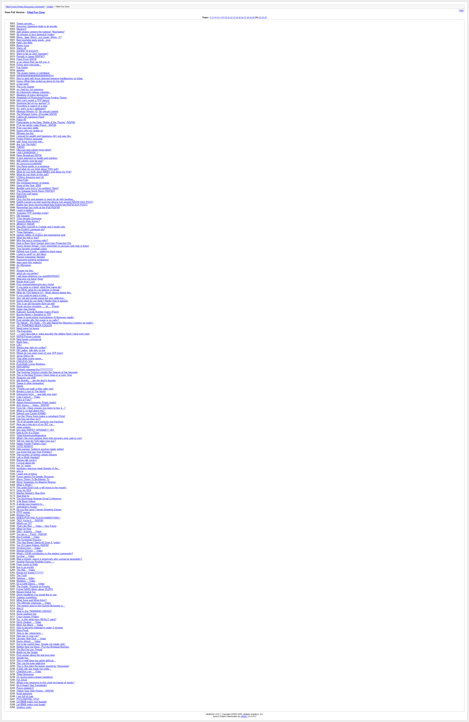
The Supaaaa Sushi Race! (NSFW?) (35, 191)
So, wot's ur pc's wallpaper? (31, 108)
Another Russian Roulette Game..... (35, 561)
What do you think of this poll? (32, 174)
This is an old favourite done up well (35, 303)
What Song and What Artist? (31, 600)
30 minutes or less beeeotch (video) (35, 34)
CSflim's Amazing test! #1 (30, 177)
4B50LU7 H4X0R (25, 224)
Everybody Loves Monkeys (30, 364)
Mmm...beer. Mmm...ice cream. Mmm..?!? (39, 37)
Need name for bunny (27, 328)
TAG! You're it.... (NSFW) (29, 520)
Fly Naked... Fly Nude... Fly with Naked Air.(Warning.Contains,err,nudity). (55, 322)
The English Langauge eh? (30, 229)
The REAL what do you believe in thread (37, 290)
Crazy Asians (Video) (27, 616)
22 (260, 17)
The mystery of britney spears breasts (36, 454)
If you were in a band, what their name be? (39, 287)
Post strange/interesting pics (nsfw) (35, 284)
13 (234, 17)
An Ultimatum (23, 265)
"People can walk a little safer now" (35, 388)
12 (231, 17)
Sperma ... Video (25, 578)
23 (263, 17)
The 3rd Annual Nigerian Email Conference (38, 498)
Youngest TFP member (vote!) (32, 213)
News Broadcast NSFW (29, 155)
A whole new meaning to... (30, 504)
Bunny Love (22, 45)
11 (229, 17)
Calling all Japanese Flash (30, 117)
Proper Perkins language (29, 138)
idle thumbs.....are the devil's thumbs (36, 380)
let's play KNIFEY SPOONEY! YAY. (35, 430)
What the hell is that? (27, 237)
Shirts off (21, 48)
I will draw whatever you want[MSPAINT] (38, 276)
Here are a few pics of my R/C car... (35, 424)
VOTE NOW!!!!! (24, 446)
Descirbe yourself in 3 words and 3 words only (40, 226)
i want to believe (25, 210)
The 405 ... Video (25, 570)
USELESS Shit (24, 361)
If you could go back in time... (32, 295)
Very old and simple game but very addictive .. (41, 298)
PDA (461, 10)
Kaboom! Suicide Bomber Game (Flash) (37, 311)
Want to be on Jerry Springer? (32, 53)
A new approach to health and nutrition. (37, 158)
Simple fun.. (22, 657)
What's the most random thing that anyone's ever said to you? (49, 438)
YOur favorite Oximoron (29, 218)
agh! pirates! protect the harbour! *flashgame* (40, 31)
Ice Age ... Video (25, 556)
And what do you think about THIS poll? (37, 169)
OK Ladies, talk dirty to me (30, 350)
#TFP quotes (23, 512)
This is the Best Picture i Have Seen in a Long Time (44, 375)
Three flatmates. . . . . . (28, 232)
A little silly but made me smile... (33, 668)
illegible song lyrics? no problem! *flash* (37, 188)
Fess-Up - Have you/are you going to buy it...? (41, 408)
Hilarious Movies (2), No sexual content (37, 111)
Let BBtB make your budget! (31, 701)
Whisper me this (25, 133)
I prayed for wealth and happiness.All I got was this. (43, 136)
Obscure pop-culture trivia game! (33, 149)
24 (265, 17)
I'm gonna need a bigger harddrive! (34, 677)
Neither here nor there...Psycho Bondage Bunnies (42, 646)
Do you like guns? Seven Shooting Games (39, 509)
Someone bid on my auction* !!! (33, 103)
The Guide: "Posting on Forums (33, 586)
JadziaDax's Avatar (26, 506)
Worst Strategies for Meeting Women (36, 482)
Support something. (26, 597)
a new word (22, 84)
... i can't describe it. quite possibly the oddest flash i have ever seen (53, 333)
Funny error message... (28, 64)
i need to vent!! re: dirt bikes (31, 254)
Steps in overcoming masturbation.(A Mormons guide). (45, 317)
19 (251, 17)
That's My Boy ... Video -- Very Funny (36, 526)
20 (253, 17)
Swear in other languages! (30, 383)
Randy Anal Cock (25, 281)
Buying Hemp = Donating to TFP (33, 314)
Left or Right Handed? (28, 457)
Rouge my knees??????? (29, 572)
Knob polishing (24, 693)
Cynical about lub (25, 463)
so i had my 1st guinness (29, 89)
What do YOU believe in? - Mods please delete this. (43, 292)
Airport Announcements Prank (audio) (36, 402)
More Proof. (22, 630)
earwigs (20, 70)
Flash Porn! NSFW (26, 59)
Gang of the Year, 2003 (28, 185)
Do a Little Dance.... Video (30, 583)
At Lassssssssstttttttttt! (29, 163)
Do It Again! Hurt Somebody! (31, 685)
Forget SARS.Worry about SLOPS (34, 589)
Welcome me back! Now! (29, 279)
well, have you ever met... (30, 141)
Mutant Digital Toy (26, 592)
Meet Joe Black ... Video (29, 625)
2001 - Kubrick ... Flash (28, 531)
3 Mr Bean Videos (26, 501)
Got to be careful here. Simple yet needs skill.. (41, 644)
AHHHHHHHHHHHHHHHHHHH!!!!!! (35, 75)
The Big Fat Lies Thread (29, 649)
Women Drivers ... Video (29, 550)
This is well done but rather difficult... (36, 660)
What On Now (23, 528)
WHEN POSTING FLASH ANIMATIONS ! (38, 517)
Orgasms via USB (26, 377)
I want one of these (26, 473)
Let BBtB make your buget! (30, 704)
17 (245, 17)
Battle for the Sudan (27, 652)
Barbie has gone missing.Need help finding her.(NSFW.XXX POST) (52, 204)
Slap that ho (22, 495)
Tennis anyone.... (25, 23)
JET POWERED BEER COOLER (34, 325)
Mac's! (19, 608)
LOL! (19, 344)
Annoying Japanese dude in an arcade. (37, 26)
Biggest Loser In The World (30, 391)
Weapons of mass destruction (32, 95)
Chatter (50, 6)
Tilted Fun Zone (36, 12)
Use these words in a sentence (32, 166)
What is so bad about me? (30, 410)
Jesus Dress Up (25, 355)
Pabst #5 (21, 119)
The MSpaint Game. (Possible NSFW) (36, 114)
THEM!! (20, 147)
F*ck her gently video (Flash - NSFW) (36, 125)
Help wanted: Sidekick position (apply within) (40, 449)
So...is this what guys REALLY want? (36, 619)
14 (237, 17)
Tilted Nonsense (25, 674)
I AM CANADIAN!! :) (27, 152)
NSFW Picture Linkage (28, 336)
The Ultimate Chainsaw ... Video (33, 603)
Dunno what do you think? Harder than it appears (42, 300)
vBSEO (244, 716)
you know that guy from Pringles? (34, 452)
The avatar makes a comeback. (33, 73)
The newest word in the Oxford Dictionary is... (40, 605)
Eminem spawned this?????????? (34, 369)
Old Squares (23, 215)
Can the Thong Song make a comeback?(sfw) (40, 416)
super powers (23, 427)
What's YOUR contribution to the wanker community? (44, 553)
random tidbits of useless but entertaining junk (40, 235)
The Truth (21, 575)
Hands (19, 386)
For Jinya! (21, 679)
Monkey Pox (23, 515)
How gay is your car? (27, 635)
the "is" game (23, 465)
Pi (17, 268)
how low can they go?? (28, 419)
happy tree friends (26, 309)
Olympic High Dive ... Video (31, 638)
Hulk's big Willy (24, 42)
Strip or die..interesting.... (29, 633)
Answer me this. (25, 270)
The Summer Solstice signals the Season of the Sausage (46, 372)
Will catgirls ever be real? (29, 160)
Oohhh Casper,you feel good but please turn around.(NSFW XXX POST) (54, 202)
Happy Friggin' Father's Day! (31, 443)
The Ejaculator (24, 331)
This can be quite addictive (30, 663)
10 (226, 17)
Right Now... (22, 342)
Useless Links (24, 707)
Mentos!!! (21, 29)
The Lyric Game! (25, 86)
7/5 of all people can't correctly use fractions (39, 421)
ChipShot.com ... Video (28, 671)
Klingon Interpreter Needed (30, 257)
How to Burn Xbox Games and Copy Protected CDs (43, 243)
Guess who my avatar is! (29, 130)
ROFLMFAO (22, 366)
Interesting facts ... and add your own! (36, 394)
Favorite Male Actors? (28, 221)
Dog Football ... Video (28, 537)
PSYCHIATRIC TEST (27, 699)
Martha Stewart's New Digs (30, 493)
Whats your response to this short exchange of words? (45, 682)
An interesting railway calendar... (33, 92)
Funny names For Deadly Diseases (35, 476)
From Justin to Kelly (27, 564)
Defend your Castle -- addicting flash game (39, 251)
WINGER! (21, 196)
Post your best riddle (27, 127)
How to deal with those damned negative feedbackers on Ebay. (49, 78)
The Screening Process (28, 539)
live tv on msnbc (25, 567)
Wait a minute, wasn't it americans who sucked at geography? (49, 559)
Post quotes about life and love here (35, 655)
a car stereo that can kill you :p (32, 62)
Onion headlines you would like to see (36, 594)
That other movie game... (29, 358)
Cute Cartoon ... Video (28, 397)
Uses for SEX (23, 490)
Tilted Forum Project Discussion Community (25, 6)
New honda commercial (28, 339)
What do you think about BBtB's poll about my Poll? (43, 171)
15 (240, 17)
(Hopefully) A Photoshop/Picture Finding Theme (41, 97)
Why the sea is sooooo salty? (32, 240)
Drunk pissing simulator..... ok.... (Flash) (37, 306)
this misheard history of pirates (32, 182)
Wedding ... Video (25, 581)
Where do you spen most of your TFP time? (39, 353)
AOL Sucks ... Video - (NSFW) (32, 405)
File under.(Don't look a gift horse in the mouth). (41, 487)
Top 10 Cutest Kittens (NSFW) (32, 545)
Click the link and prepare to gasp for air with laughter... (45, 199)
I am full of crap (24, 696)
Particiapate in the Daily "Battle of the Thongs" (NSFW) (45, 122)
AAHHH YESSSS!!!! (27, 51)
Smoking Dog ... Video (28, 548)
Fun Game (22, 67)
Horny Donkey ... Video (28, 622)
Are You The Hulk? (26, 144)
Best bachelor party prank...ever (33, 40)
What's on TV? (24, 523)
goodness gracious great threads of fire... (38, 468)
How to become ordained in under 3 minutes (39, 627)
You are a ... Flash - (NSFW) (31, 534)
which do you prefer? (27, 273)
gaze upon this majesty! (29, 262)
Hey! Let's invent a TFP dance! (32, 100)
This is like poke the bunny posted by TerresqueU (42, 666)
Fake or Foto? (23, 399)
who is (19, 471)
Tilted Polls (22, 180)
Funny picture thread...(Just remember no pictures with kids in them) (52, 246)
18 (248, 17)
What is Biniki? (24, 484)
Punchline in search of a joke (31, 106)
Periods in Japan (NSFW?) (30, 56)
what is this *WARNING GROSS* (34, 611)
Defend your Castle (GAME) (31, 413)
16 (242, 17)
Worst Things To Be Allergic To (32, 479)
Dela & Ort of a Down (27, 432)
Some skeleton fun (26, 614)
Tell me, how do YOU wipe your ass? (36, 441)
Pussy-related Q (25, 688)
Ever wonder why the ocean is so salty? (37, 320)
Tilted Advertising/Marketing (31, 435)
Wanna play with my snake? (31, 347)
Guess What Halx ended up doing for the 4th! (40, 81)
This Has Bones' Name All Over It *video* (38, 542)
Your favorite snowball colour (31, 248)
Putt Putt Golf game (27, 193)
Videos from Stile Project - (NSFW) (35, 690)
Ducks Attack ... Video (28, 641)
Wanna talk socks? (26, 460)
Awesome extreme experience (32, 259)
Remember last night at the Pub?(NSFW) (38, 207)
